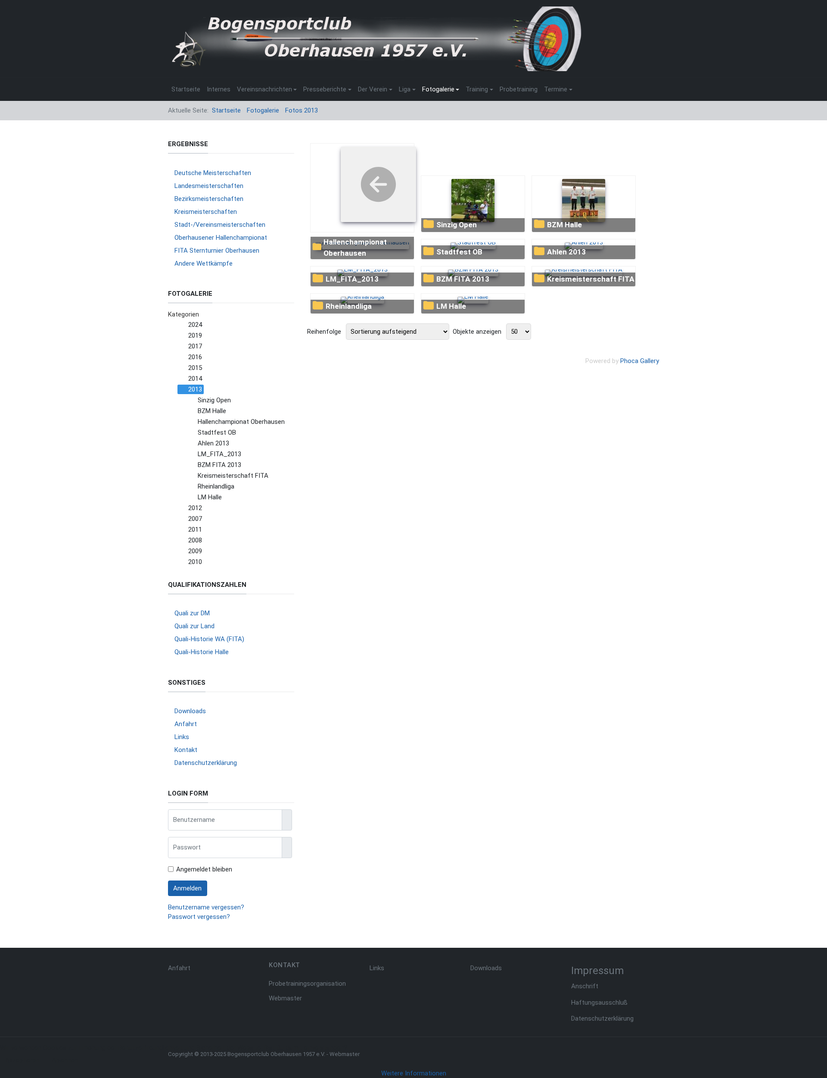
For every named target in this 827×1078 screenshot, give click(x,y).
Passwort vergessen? (199, 917)
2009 (195, 551)
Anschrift (584, 986)
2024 (195, 325)
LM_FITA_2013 (352, 279)
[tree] (231, 443)
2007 (195, 519)
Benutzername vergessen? (206, 907)
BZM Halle (564, 224)
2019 (195, 335)
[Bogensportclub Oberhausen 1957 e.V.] (374, 38)
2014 (195, 378)
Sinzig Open (456, 224)
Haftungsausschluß (599, 1002)
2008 (195, 540)
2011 (195, 529)
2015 (195, 368)
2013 (195, 389)
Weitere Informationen (413, 1073)
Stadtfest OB (459, 252)
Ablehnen (65, 1060)
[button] (266, 89)
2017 (195, 346)
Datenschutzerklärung (602, 1018)
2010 (195, 562)
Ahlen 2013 (566, 252)
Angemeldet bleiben (204, 869)
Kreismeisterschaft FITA (590, 279)
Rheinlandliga (349, 306)
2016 (195, 357)
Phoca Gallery (639, 361)
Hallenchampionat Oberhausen (355, 247)
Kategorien (183, 314)
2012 (195, 508)
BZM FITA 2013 (462, 279)
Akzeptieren (22, 1060)
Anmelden (187, 888)
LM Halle (451, 306)
